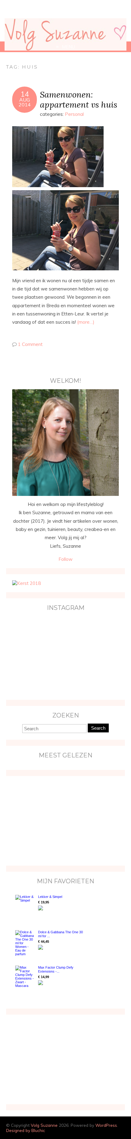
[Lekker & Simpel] (25, 906)
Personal (74, 114)
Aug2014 (25, 102)
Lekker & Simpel (50, 897)
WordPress (106, 1125)
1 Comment (30, 344)
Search (98, 728)
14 (25, 94)
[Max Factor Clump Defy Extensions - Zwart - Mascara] (25, 977)
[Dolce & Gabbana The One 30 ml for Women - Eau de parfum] (25, 943)
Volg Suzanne (44, 1125)
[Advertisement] (50, 820)
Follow (65, 559)
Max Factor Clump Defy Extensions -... (55, 969)
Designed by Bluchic (25, 1130)
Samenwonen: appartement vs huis (78, 99)
